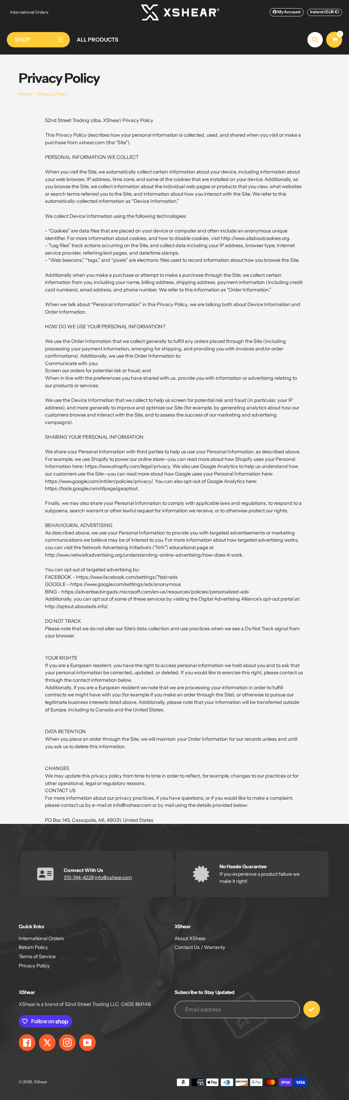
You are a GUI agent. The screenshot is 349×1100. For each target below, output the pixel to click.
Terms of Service (37, 956)
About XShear (190, 938)
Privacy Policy (53, 94)
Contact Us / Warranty (199, 947)
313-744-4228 (79, 877)
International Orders (29, 12)
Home (25, 94)
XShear (40, 1082)
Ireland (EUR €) (324, 11)
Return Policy (33, 947)
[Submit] (311, 1009)
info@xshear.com (113, 877)
